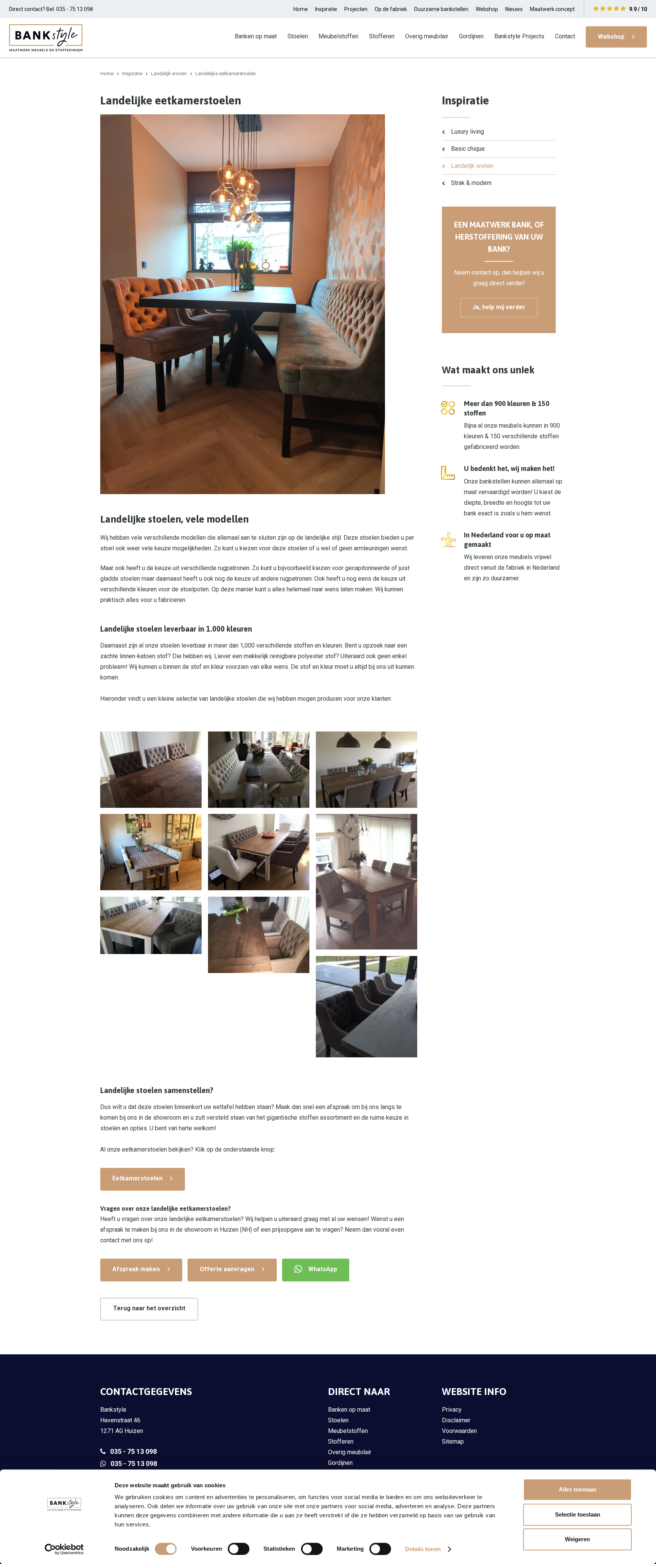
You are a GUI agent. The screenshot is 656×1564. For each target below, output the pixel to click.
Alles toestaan (577, 1489)
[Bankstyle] (45, 37)
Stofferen (381, 36)
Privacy (452, 1409)
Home (300, 9)
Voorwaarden (459, 1430)
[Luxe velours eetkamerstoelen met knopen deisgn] (151, 852)
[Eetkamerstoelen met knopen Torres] (366, 881)
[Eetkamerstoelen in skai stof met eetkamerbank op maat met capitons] (258, 769)
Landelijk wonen (169, 73)
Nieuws (514, 9)
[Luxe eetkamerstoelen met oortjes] (366, 1006)
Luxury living (467, 131)
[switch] (238, 1549)
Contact (565, 36)
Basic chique (468, 148)
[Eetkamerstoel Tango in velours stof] (366, 769)
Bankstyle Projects (519, 36)
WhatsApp (322, 1269)
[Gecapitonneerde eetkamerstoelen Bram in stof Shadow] (151, 769)
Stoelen (297, 36)
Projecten (355, 9)
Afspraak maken (136, 1269)
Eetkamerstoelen (137, 1178)
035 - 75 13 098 (133, 1451)
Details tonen (422, 1549)
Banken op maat (256, 36)
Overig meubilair (426, 36)
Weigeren (577, 1539)
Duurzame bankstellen (441, 9)
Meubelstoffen (338, 36)
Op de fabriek (391, 9)
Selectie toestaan (577, 1514)
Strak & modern (471, 182)
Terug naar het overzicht (149, 1308)
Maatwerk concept (552, 9)
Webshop (487, 9)
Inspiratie (326, 9)
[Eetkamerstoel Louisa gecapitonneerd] (151, 925)
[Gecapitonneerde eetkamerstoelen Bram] (258, 935)
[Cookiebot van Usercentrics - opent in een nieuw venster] (64, 1549)
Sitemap (453, 1441)
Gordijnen (471, 36)
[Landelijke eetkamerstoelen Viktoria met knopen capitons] (258, 852)
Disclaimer (456, 1420)
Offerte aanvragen (227, 1269)
